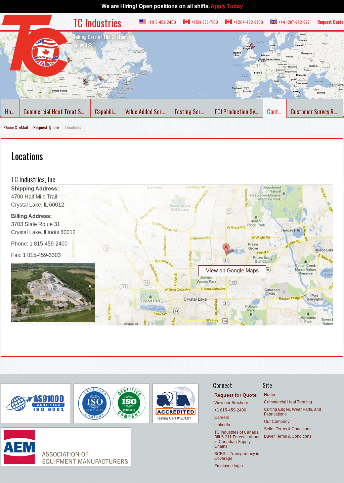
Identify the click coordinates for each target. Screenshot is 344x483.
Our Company (277, 421)
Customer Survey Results (317, 111)
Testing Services (192, 111)
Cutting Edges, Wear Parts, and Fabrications (292, 411)
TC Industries (97, 22)
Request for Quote (235, 395)
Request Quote (330, 21)
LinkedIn (222, 425)
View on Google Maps (232, 270)
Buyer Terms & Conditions (287, 436)
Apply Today (227, 6)
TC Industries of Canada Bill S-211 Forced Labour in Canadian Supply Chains (237, 439)
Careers (221, 417)
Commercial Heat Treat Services (57, 111)
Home (11, 111)
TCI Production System (238, 111)
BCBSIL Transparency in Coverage (236, 456)
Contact (276, 111)
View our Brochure (231, 402)
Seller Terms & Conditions (287, 429)
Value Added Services (147, 111)
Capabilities (108, 111)
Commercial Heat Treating (288, 402)
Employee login (228, 466)
